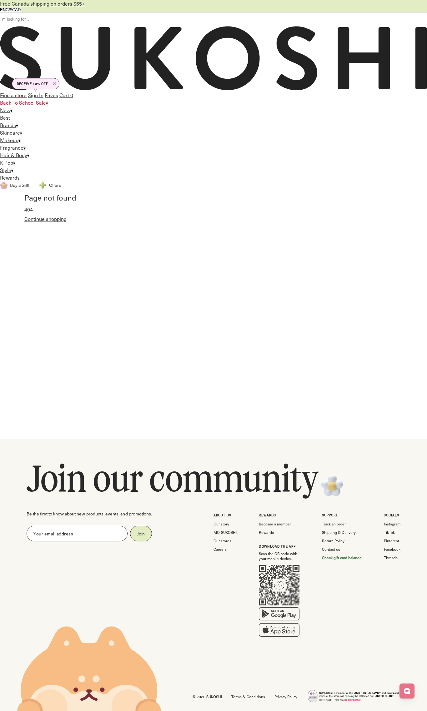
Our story (221, 524)
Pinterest (391, 541)
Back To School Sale (23, 102)
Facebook (392, 549)
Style (5, 170)
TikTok (389, 532)
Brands (8, 125)
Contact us (331, 549)
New (5, 110)
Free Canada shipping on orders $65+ (42, 3)
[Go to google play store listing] (279, 615)
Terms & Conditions (248, 696)
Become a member (275, 524)
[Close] (54, 84)
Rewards (10, 177)
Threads (391, 557)
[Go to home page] (213, 59)
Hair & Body (13, 155)
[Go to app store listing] (279, 631)
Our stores (222, 541)
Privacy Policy (285, 696)
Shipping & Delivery (339, 532)
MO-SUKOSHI (225, 532)
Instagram (392, 524)
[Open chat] (406, 691)
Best (5, 117)
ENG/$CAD (10, 9)
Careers (220, 549)
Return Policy (333, 541)
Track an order (334, 524)
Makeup (9, 140)
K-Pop (6, 162)
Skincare (10, 132)
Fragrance (11, 147)
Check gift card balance (342, 557)
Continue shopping (45, 218)
